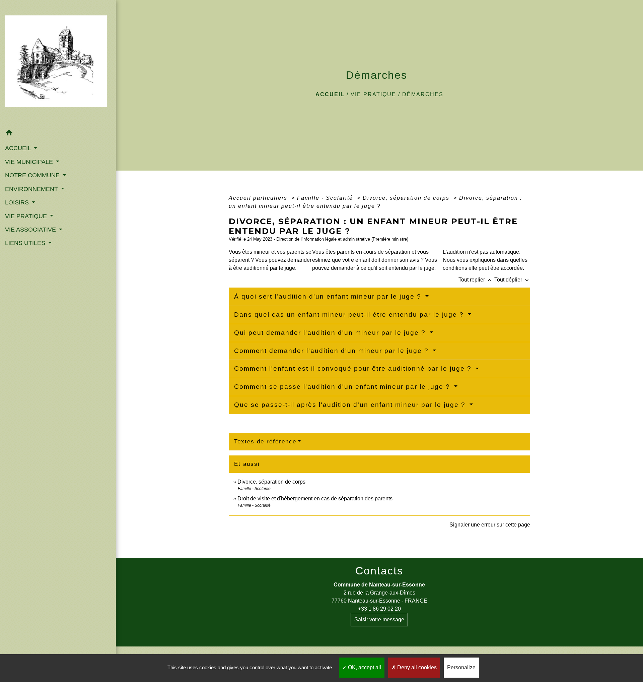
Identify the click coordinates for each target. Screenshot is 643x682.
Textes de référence (265, 441)
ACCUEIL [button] (18, 148)
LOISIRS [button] (17, 202)
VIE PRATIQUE (373, 94)
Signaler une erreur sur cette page (489, 525)
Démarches (422, 94)
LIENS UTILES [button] (26, 243)
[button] (58, 133)
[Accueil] (58, 63)
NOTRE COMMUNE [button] (33, 175)
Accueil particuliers (259, 198)
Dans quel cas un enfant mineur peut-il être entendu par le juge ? (350, 314)
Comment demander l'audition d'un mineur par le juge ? (332, 350)
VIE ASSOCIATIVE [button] (31, 229)
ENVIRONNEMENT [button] (32, 189)
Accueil (330, 94)
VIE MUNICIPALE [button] (30, 162)
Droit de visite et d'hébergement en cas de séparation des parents (314, 498)
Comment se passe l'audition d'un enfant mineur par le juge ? (343, 386)
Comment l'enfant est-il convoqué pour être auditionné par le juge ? (354, 368)
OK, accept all (364, 667)
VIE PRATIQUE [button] (27, 216)
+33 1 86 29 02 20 (379, 609)
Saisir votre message (379, 619)
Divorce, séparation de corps (407, 198)
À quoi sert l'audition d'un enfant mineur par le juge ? (329, 296)
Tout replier (475, 280)
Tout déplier (512, 280)
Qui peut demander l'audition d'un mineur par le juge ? (331, 332)
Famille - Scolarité (326, 198)
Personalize (461, 667)
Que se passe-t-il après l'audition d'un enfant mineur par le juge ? (351, 404)
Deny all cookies (416, 667)
